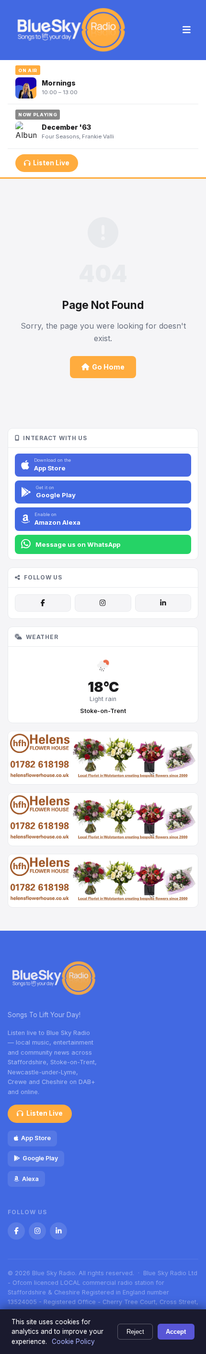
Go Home (108, 367)
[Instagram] (103, 603)
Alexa (30, 1178)
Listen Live (51, 163)
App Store (36, 1138)
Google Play (40, 1158)
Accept (176, 1331)
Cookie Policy (73, 1341)
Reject (135, 1331)
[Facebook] (43, 603)
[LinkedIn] (163, 603)
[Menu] (187, 30)
